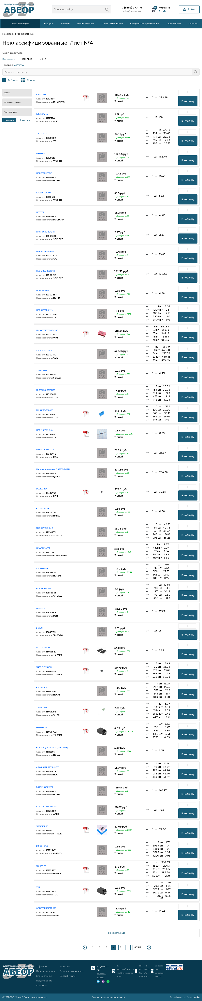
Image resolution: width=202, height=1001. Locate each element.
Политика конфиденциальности (108, 997)
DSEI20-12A (41, 488)
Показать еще (116, 932)
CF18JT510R (41, 370)
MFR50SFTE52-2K (44, 310)
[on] (107, 9)
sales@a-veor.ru (132, 11)
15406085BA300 (43, 192)
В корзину (187, 101)
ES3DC (39, 628)
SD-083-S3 (41, 866)
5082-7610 (41, 94)
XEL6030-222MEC (44, 350)
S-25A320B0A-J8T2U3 (46, 806)
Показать (9, 120)
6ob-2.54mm (42, 114)
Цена (7, 92)
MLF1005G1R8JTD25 (45, 390)
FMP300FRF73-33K (45, 251)
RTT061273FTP (43, 508)
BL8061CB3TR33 (43, 588)
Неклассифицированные (18, 33)
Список (31, 80)
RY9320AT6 (41, 687)
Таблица (13, 80)
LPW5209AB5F (43, 548)
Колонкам (8, 58)
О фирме (48, 23)
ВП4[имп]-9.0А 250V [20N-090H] (52, 747)
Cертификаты (174, 23)
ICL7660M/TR (42, 568)
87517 (137, 947)
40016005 (40, 153)
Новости (65, 23)
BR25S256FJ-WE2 (44, 787)
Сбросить (25, 120)
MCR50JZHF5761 (44, 173)
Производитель (12, 102)
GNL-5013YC (42, 707)
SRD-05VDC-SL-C (44, 528)
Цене (43, 58)
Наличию (27, 58)
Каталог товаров (20, 23)
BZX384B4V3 (42, 846)
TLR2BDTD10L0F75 (45, 449)
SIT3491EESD (42, 826)
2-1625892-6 (41, 133)
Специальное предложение (144, 23)
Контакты (193, 23)
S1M (38, 887)
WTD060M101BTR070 (46, 908)
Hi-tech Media (193, 997)
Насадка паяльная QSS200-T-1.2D (53, 469)
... (128, 947)
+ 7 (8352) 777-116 (103, 968)
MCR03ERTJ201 (43, 290)
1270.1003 (40, 608)
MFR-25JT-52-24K (44, 430)
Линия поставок (85, 23)
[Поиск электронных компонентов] (174, 967)
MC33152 (40, 212)
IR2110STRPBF (43, 647)
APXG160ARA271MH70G (47, 767)
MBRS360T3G (42, 727)
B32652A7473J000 (44, 410)
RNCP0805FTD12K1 (45, 232)
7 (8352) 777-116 (132, 7)
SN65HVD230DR (44, 667)
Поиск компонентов (112, 23)
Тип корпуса (10, 112)
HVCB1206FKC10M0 (45, 271)
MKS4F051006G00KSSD (47, 330)
